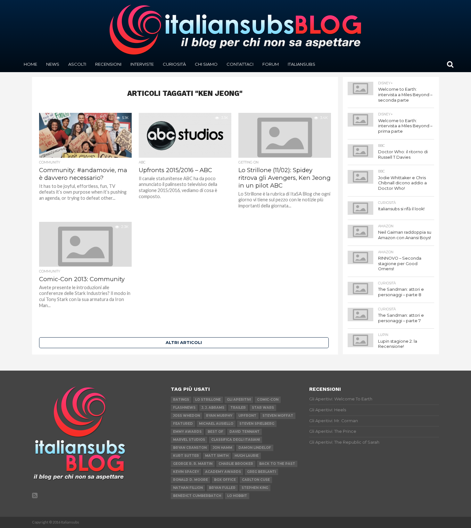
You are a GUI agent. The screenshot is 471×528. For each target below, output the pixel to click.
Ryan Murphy (219, 416)
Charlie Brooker (236, 464)
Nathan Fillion (188, 488)
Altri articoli (184, 342)
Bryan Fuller (222, 488)
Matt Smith (216, 456)
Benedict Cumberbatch (197, 496)
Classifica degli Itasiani (235, 440)
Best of (215, 432)
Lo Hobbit (237, 496)
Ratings (181, 400)
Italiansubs (301, 64)
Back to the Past (277, 464)
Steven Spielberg (256, 424)
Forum (270, 64)
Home (30, 64)
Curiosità (174, 64)
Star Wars (263, 408)
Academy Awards (223, 472)
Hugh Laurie (247, 456)
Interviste (142, 64)
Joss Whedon (186, 416)
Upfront (247, 416)
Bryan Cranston (190, 448)
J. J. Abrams (213, 408)
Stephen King (255, 488)
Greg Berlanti (261, 472)
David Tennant (244, 432)
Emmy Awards (187, 432)
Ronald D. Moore (190, 480)
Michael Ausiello (216, 424)
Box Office (225, 480)
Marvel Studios (189, 440)
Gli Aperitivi (239, 400)
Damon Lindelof (254, 448)
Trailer (238, 408)
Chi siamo (206, 64)
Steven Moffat (277, 416)
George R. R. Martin (192, 464)
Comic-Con (267, 400)
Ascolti (77, 64)
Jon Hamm (222, 448)
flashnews (184, 408)
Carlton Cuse (256, 480)
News (52, 64)
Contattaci (240, 64)
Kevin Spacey (186, 472)
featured (183, 424)
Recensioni (108, 64)
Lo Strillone (208, 400)
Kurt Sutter (186, 456)
